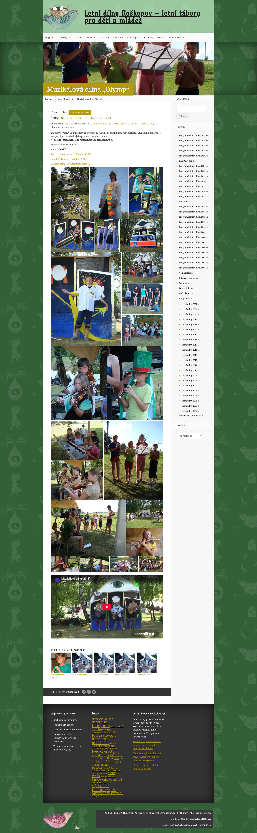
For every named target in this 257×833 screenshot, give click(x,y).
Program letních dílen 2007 (192, 242)
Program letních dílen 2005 (192, 252)
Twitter (94, 692)
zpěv (91, 118)
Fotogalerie (92, 37)
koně (106, 749)
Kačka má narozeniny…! (65, 719)
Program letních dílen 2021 (192, 166)
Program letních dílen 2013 (123, 123)
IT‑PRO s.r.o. (206, 819)
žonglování (97, 795)
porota (95, 770)
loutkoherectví (104, 751)
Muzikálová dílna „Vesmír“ (58, 676)
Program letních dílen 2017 (192, 186)
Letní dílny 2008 (189, 380)
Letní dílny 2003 (189, 405)
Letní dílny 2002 (189, 411)
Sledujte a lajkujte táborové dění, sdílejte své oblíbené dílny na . (147, 745)
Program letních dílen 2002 (192, 267)
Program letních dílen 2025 (192, 150)
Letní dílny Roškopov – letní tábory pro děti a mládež (142, 16)
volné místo (99, 782)
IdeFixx (197, 819)
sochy (94, 773)
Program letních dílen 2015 (192, 196)
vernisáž (115, 779)
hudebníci (103, 118)
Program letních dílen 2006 (192, 247)
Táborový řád (64, 37)
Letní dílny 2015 (189, 344)
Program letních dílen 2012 (192, 216)
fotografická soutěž (103, 732)
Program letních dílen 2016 (192, 191)
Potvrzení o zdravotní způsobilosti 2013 (71, 154)
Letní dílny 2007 (189, 385)
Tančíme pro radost (63, 724)
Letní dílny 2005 (189, 395)
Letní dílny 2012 (189, 360)
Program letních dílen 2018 (192, 181)
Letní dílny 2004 (189, 400)
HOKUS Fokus (185, 160)
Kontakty (148, 37)
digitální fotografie (101, 723)
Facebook (89, 692)
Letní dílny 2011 (189, 365)
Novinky (79, 37)
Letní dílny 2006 (189, 390)
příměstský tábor (114, 770)
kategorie (112, 743)
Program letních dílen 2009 (192, 232)
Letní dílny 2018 (189, 319)
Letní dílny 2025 (189, 314)
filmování (103, 729)
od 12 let (108, 761)
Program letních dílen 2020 (192, 171)
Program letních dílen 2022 (192, 135)
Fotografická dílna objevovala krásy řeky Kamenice (64, 738)
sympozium (107, 776)
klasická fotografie (103, 746)
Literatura (113, 749)
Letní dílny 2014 (189, 349)
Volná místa (185, 272)
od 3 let (107, 755)
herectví (66, 118)
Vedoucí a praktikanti (112, 37)
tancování (100, 779)
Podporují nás (133, 37)
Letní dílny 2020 (189, 329)
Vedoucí (183, 283)
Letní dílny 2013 (65, 99)
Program (49, 37)
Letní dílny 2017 (189, 334)
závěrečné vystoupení (107, 793)
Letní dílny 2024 (189, 309)
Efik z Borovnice (187, 819)
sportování (102, 773)
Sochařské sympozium (190, 415)
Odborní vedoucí (187, 278)
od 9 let (116, 759)
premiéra (102, 770)
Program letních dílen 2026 (192, 155)
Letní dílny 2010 (189, 370)
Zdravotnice (185, 288)
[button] (70, 180)
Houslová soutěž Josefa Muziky (187, 825)
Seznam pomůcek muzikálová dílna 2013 (72, 163)
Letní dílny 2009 (189, 375)
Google (84, 692)
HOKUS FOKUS (176, 37)
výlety (110, 782)
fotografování (104, 735)
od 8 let (108, 758)
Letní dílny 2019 (189, 324)
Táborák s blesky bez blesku (67, 729)
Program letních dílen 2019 (192, 176)
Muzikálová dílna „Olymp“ (89, 99)
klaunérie (97, 748)
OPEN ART (70, 123)
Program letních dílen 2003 (192, 262)
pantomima (102, 764)
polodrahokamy (104, 767)
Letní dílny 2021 (189, 304)
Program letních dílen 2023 (192, 140)
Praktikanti (184, 293)
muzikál (97, 755)
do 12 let (113, 727)
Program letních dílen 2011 (192, 222)
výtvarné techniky (100, 787)
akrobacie (97, 718)
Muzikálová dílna (79, 674)
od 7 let (97, 758)
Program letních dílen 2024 (192, 145)
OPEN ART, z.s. (126, 812)
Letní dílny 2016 (189, 339)
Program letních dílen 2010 (192, 227)
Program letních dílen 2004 (192, 257)
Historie (161, 37)
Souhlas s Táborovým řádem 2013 (68, 159)
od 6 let (80, 118)
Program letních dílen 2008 (192, 237)
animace (109, 719)
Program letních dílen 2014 (192, 206)
